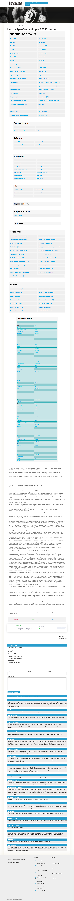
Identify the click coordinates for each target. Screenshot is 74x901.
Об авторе (61, 627)
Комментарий (11, 676)
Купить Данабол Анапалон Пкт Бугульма (15, 650)
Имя (9, 671)
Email (29, 671)
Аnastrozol (39, 888)
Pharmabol (39, 860)
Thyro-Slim (39, 865)
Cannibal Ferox (39, 883)
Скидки (42, 2)
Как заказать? (28, 2)
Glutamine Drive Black (41, 863)
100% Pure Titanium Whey (42, 877)
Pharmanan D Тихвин (13, 653)
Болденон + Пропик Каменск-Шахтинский (15, 659)
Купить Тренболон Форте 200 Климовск (19, 25)
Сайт (49, 671)
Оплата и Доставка (36, 2)
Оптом (46, 2)
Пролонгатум (39, 886)
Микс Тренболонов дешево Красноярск (30, 505)
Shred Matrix (39, 872)
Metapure (38, 875)
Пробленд (39, 881)
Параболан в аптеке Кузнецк (15, 656)
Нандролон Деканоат (41, 870)
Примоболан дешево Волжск (15, 647)
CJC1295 (38, 868)
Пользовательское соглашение (13, 862)
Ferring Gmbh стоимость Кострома (56, 874)
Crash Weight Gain (40, 890)
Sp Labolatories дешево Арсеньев (14, 663)
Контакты (27, 4)
